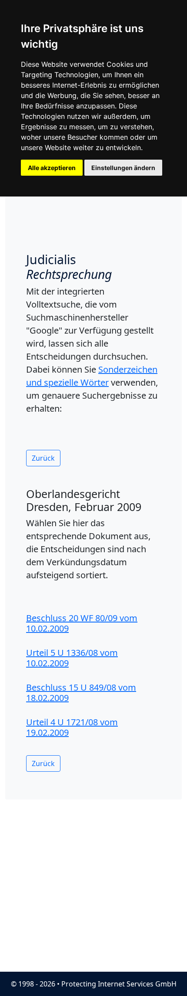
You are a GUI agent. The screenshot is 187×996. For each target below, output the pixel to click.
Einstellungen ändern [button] (123, 167)
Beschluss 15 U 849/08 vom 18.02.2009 (81, 692)
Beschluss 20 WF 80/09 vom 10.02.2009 (81, 623)
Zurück (43, 458)
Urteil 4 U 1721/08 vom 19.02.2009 (72, 727)
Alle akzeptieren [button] (52, 167)
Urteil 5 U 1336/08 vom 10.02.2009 (72, 658)
